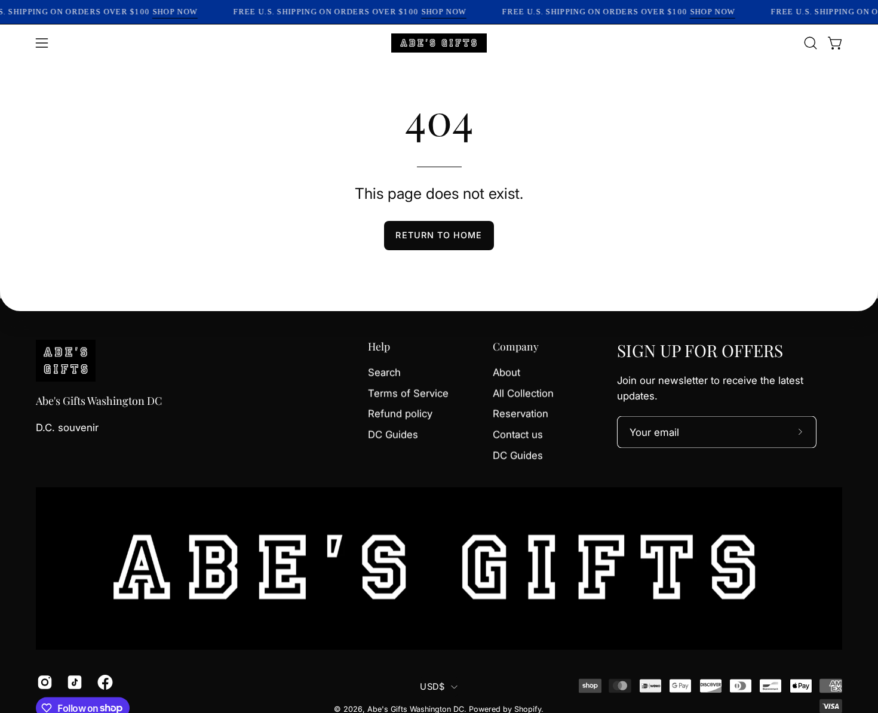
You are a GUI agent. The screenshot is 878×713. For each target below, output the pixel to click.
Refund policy (400, 414)
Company (516, 346)
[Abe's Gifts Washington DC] (439, 43)
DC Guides (393, 434)
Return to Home (438, 235)
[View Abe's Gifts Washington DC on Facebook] (103, 682)
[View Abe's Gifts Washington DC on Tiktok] (73, 682)
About (506, 373)
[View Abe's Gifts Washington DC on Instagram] (43, 682)
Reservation (520, 414)
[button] (810, 43)
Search (384, 373)
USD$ (432, 686)
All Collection (523, 393)
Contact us (518, 434)
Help (379, 346)
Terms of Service (408, 393)
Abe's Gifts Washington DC (99, 401)
